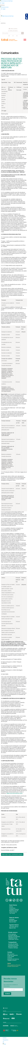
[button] (7, 16)
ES (16, 35)
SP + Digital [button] (3, 9)
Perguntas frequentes (12, 955)
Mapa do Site (12, 928)
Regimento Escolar (13, 910)
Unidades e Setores (14, 909)
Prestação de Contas (13, 945)
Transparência (5, 1039)
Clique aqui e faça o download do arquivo (12, 854)
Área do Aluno (12, 922)
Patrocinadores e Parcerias (14, 965)
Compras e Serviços (13, 947)
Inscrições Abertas (12, 935)
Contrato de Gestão (13, 944)
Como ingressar (12, 934)
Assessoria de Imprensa (13, 959)
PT (13, 35)
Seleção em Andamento (14, 936)
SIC (3, 1041)
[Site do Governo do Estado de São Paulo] (6, 1)
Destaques (11, 919)
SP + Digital (2, 3)
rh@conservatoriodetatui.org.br (14, 793)
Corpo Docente (13, 912)
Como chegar (10, 956)
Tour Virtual (12, 913)
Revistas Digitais (13, 920)
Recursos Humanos (13, 946)
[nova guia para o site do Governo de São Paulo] (4, 7)
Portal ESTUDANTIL (14, 30)
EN (9, 35)
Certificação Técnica (13, 939)
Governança (12, 908)
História (11, 906)
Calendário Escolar (12, 938)
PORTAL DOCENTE (13, 28)
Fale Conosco (10, 954)
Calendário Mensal (13, 926)
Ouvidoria (9, 957)
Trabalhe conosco (11, 960)
